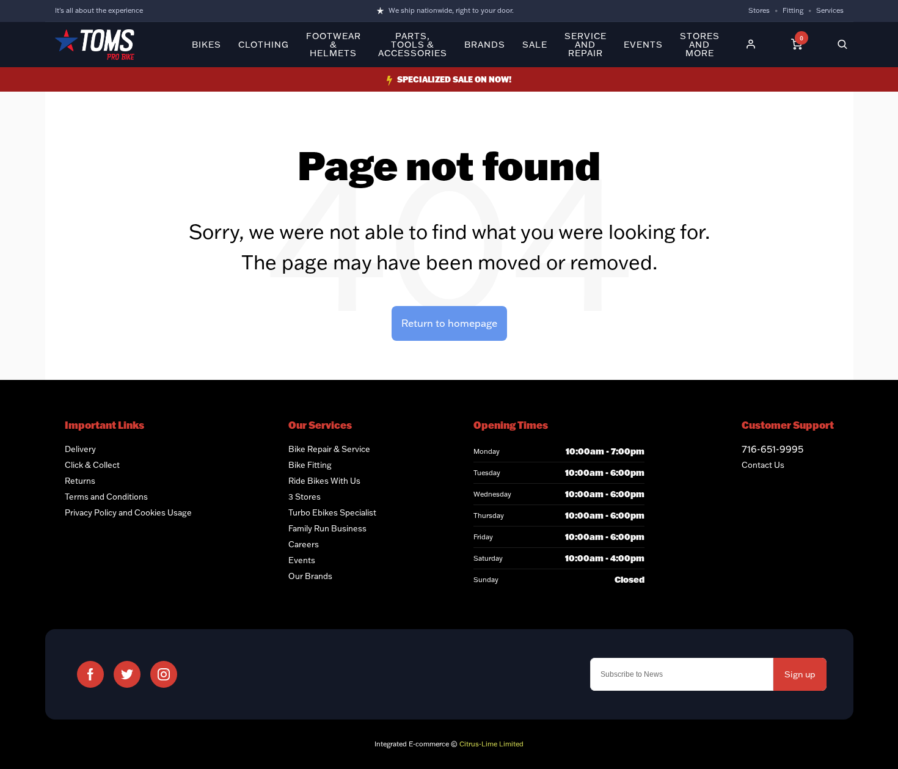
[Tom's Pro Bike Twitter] (127, 674)
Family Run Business (327, 528)
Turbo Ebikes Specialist (332, 512)
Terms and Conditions (106, 496)
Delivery (80, 449)
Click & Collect (92, 465)
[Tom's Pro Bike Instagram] (163, 674)
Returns (80, 481)
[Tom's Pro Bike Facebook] (90, 674)
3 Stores (304, 496)
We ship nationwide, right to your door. (451, 10)
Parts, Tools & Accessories (412, 44)
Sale (534, 44)
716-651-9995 (772, 449)
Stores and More (700, 44)
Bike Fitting (310, 465)
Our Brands (310, 576)
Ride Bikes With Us (324, 481)
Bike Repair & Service (329, 449)
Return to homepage (449, 323)
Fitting (793, 10)
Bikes (206, 44)
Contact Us (763, 465)
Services (830, 10)
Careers (303, 544)
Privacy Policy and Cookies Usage (128, 512)
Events (643, 44)
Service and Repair (585, 44)
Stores (759, 10)
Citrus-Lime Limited (491, 744)
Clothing (263, 44)
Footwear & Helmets (333, 44)
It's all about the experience (99, 10)
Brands (484, 44)
